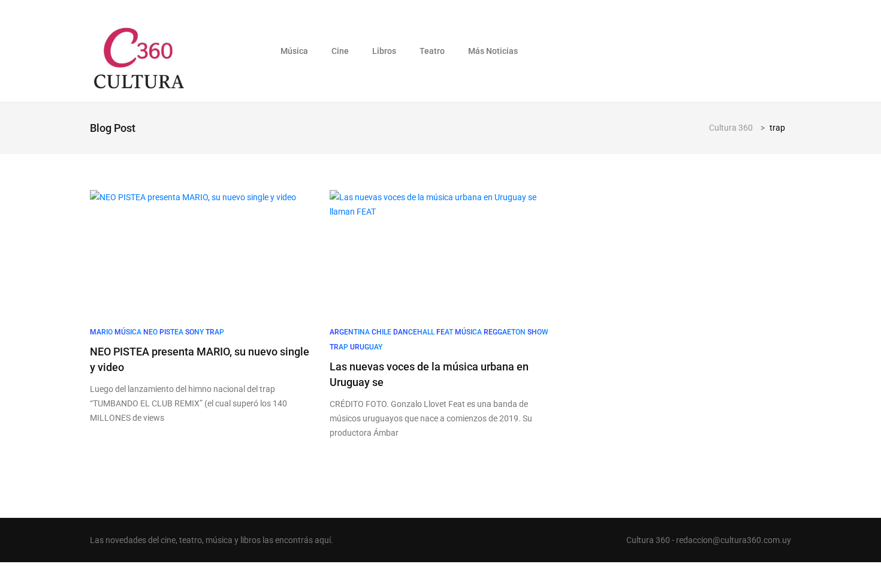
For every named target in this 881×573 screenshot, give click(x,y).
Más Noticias (493, 51)
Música (294, 51)
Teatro (432, 51)
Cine (340, 51)
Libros (384, 51)
